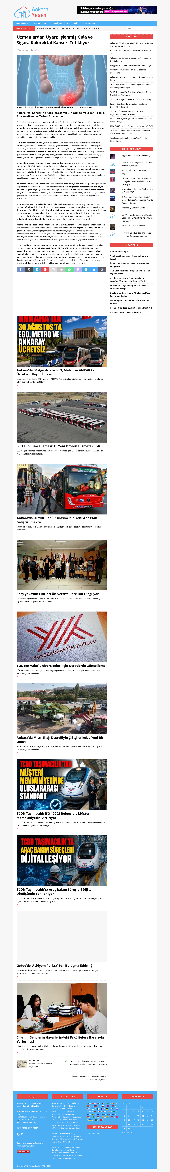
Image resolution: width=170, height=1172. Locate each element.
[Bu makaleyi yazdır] (61, 269)
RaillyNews (56, 1147)
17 (133, 1120)
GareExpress (57, 1150)
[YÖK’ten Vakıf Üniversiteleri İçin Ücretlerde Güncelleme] (62, 637)
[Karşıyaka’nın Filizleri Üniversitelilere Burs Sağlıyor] (62, 565)
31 (133, 1128)
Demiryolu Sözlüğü (119, 251)
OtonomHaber (57, 1106)
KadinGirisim (67, 1109)
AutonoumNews (67, 1147)
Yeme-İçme (56, 23)
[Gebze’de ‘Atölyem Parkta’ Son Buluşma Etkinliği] (62, 936)
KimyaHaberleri (70, 1106)
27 (147, 1124)
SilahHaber (72, 1120)
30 (129, 1128)
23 (129, 1124)
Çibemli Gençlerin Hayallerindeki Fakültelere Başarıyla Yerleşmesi (60, 1039)
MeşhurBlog (56, 1142)
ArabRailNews (68, 1150)
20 (147, 1120)
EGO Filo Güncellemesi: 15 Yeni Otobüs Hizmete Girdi (58, 446)
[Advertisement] (62, 294)
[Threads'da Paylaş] (102, 269)
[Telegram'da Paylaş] (86, 269)
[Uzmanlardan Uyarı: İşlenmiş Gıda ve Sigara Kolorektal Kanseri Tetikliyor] (62, 104)
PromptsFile (56, 1158)
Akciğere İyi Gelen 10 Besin (133, 207)
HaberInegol (57, 1125)
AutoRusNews (77, 1155)
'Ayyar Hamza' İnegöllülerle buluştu (137, 155)
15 (124, 1120)
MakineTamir (57, 1120)
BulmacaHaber (75, 1128)
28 (152, 1124)
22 (124, 1124)
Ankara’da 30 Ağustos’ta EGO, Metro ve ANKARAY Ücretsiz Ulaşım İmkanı (56, 372)
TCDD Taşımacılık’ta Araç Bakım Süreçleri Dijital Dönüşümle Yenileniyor (55, 891)
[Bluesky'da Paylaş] (94, 269)
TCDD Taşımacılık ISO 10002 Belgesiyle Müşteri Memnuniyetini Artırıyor (54, 815)
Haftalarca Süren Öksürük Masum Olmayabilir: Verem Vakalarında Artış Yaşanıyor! (137, 181)
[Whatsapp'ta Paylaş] (69, 269)
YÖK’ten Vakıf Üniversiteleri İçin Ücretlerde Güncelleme (61, 665)
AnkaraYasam (57, 1111)
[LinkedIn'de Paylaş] (37, 269)
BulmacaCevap (58, 1133)
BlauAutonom (64, 1153)
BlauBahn (78, 1147)
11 (138, 1116)
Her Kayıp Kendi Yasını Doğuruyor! (126, 312)
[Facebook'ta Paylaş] (21, 269)
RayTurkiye (66, 1136)
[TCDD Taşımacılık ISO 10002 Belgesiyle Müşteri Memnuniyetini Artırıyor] (62, 784)
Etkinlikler (40, 23)
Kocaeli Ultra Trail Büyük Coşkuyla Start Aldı (131, 308)
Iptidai (65, 1120)
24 (133, 1124)
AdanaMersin (68, 1111)
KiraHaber (78, 1125)
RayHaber (133, 245)
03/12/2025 (24, 50)
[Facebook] (18, 1134)
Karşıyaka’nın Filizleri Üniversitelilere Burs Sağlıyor (58, 594)
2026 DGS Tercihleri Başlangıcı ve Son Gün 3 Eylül (131, 126)
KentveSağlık (57, 1139)
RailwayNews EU (68, 1158)
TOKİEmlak (66, 1142)
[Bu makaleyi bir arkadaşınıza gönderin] (53, 269)
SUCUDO (55, 1103)
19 (143, 1120)
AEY (53, 1128)
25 (138, 1124)
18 (138, 1120)
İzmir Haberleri (93, 1133)
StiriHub (64, 1155)
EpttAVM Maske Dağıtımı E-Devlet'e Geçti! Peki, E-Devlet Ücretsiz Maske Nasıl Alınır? (137, 218)
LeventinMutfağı (69, 1139)
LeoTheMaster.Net (59, 1122)
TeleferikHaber (74, 1103)
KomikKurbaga (70, 1133)
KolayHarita (56, 1136)
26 (143, 1124)
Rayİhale (79, 1139)
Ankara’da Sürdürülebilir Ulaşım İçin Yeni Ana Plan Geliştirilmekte (57, 520)
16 (129, 1120)
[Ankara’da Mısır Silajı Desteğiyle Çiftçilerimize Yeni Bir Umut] (62, 708)
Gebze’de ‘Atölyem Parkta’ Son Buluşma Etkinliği (55, 965)
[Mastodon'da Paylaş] (78, 269)
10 (133, 1116)
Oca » (129, 1132)
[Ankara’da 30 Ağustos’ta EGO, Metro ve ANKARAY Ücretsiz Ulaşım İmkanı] (62, 341)
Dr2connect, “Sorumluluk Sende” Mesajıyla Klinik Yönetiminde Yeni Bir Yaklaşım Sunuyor (137, 200)
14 (152, 1116)
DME (69, 1155)
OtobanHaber (67, 1125)
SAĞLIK (36, 50)
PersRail (55, 1153)
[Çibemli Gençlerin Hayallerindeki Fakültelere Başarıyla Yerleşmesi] (62, 1008)
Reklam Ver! (89, 23)
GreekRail (74, 1153)
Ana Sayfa (21, 23)
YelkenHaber (57, 1117)
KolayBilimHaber (73, 1122)
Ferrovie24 (56, 1155)
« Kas (124, 1132)
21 (152, 1120)
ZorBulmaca (76, 1136)
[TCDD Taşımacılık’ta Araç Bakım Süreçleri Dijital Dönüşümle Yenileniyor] (62, 860)
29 (124, 1128)
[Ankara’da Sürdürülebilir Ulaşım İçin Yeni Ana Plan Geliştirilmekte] (62, 489)
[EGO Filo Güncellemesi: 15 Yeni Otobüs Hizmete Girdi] (62, 417)
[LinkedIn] (21, 1134)
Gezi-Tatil (72, 23)
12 (143, 1116)
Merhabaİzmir (57, 1114)
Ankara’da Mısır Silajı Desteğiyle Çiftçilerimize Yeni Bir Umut (60, 739)
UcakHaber (77, 1117)
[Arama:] (140, 28)
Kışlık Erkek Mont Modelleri (133, 225)
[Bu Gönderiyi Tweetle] (29, 269)
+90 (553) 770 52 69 (26, 1119)
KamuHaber (67, 1117)
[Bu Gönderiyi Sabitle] (45, 269)
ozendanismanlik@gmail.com (31, 1122)
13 (147, 1116)
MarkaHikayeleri (61, 1128)
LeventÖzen (56, 1109)
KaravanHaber (69, 1114)
